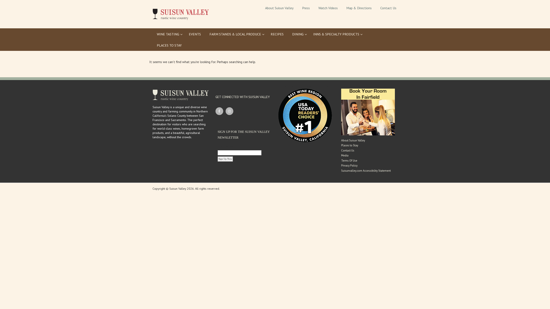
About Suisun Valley (353, 140)
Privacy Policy (349, 165)
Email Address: (225, 146)
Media (344, 155)
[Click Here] (368, 112)
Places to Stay (349, 145)
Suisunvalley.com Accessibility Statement (366, 171)
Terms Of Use (349, 160)
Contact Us (347, 150)
